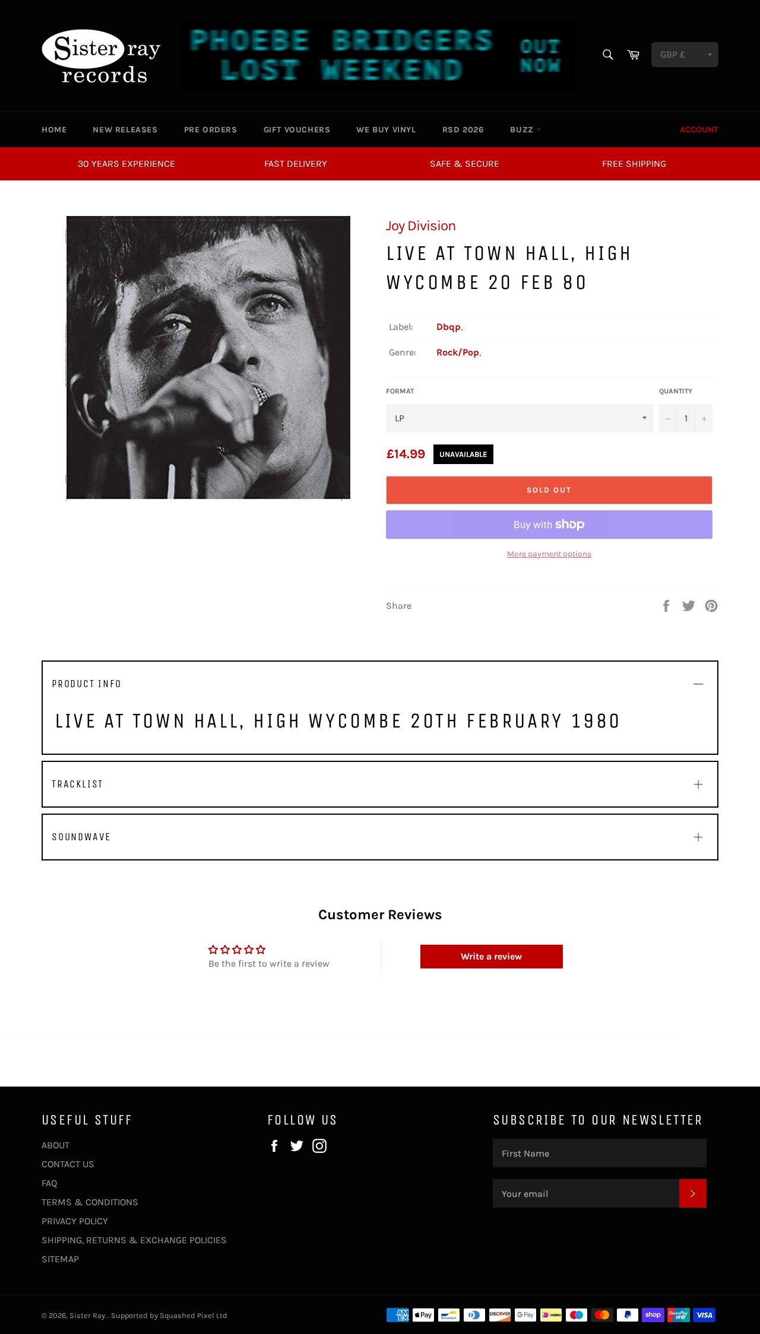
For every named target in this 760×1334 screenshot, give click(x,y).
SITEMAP (60, 1259)
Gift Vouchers (297, 130)
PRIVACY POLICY (75, 1221)
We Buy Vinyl (386, 130)
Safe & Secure (464, 163)
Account (699, 130)
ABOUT (55, 1145)
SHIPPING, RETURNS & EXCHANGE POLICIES (134, 1240)
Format (400, 391)
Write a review (491, 956)
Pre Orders (211, 130)
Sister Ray (87, 1315)
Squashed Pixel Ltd (193, 1315)
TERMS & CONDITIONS (90, 1202)
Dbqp (448, 326)
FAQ (49, 1183)
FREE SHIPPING (634, 163)
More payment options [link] (549, 554)
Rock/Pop (457, 352)
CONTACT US (68, 1164)
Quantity (675, 391)
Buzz (523, 130)
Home (54, 130)
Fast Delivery (295, 163)
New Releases (125, 130)
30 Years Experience (126, 163)
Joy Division (420, 225)
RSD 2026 (463, 130)
